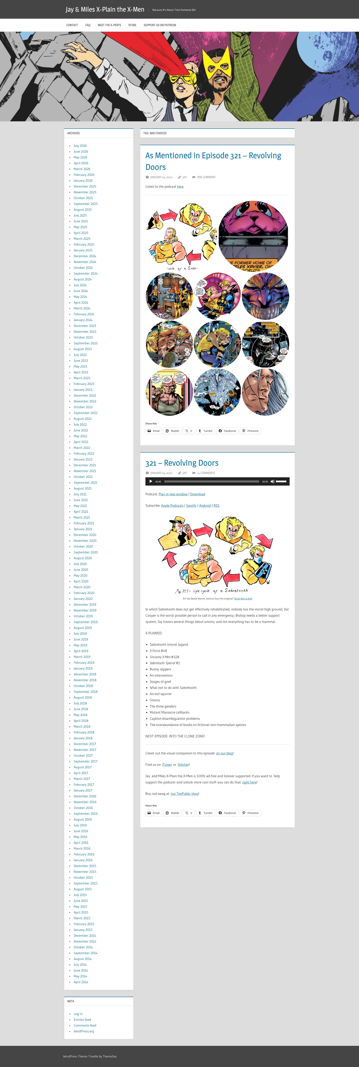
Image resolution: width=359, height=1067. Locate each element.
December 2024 (85, 256)
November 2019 (85, 610)
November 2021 (85, 471)
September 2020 (86, 552)
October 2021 (83, 477)
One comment (206, 177)
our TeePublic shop (184, 793)
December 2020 (85, 535)
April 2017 (81, 773)
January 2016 (83, 860)
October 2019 (83, 616)
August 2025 (83, 209)
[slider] (282, 481)
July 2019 (80, 633)
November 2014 (85, 941)
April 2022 (81, 442)
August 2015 (83, 889)
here (180, 186)
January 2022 (83, 459)
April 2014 (81, 982)
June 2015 (81, 901)
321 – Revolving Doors (182, 463)
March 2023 (82, 378)
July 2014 (80, 964)
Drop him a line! (243, 598)
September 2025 (86, 204)
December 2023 (85, 326)
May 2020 (80, 575)
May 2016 (80, 837)
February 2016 (84, 854)
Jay (185, 177)
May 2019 (80, 645)
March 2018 (82, 726)
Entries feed (82, 1019)
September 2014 (86, 953)
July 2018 (80, 703)
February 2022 (84, 453)
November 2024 (85, 262)
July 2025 (80, 215)
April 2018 (81, 721)
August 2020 (83, 558)
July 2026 (80, 146)
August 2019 (83, 628)
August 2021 (83, 488)
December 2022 (85, 395)
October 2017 (83, 755)
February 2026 (84, 175)
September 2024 (86, 273)
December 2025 (85, 186)
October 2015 (83, 877)
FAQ (87, 25)
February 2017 (84, 784)
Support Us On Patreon (160, 25)
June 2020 (81, 570)
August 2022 (83, 419)
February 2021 (84, 523)
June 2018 (81, 709)
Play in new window (173, 494)
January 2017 (83, 790)
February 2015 (84, 924)
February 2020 (84, 593)
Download (197, 494)
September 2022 (85, 413)
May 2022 (80, 436)
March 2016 (82, 848)
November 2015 (85, 872)
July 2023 (80, 355)
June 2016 (81, 831)
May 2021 (80, 506)
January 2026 (83, 180)
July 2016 (80, 825)
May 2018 (80, 715)
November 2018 (85, 680)
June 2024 (81, 291)
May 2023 (80, 366)
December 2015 (85, 866)
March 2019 (82, 657)
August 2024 (83, 279)
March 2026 (82, 169)
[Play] (151, 481)
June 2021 (81, 500)
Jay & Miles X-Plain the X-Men (105, 9)
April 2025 (81, 233)
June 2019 (81, 639)
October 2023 (83, 337)
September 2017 (85, 761)
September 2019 (86, 622)
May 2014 (80, 976)
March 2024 (82, 308)
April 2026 (81, 163)
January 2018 (83, 738)
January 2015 (83, 930)
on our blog (224, 753)
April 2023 (81, 372)
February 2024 (84, 314)
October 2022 (83, 407)
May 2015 (80, 906)
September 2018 (86, 691)
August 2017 (83, 767)
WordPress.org (84, 1031)
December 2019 (85, 604)
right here (249, 782)
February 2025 (84, 244)
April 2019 (81, 651)
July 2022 (80, 424)
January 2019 (83, 668)
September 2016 (86, 813)
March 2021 (82, 517)
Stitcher (183, 764)
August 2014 (83, 959)
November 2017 (85, 750)
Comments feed (85, 1025)
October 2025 (83, 198)
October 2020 (83, 546)
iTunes (167, 764)
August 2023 (83, 349)
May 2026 (80, 157)
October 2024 (83, 268)
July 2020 (80, 564)
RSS (216, 505)
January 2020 (83, 599)
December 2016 (85, 796)
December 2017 (85, 744)
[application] (217, 481)
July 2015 (80, 895)
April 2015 (81, 912)
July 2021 (80, 494)
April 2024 (81, 302)
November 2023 (85, 331)
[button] (181, 236)
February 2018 (84, 732)
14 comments (206, 473)
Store (132, 25)
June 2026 (81, 151)
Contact (72, 25)
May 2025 (80, 227)
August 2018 (83, 697)
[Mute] (272, 481)
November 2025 (85, 192)
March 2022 (82, 448)
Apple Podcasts (172, 505)
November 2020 (85, 540)
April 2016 (81, 842)
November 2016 (85, 802)
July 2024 (80, 285)
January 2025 (83, 250)
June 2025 (81, 221)
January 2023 (83, 389)
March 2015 (82, 918)
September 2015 (86, 883)
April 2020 (81, 581)
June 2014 (81, 970)
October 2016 (83, 808)
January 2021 (83, 529)
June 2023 (81, 360)
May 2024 (80, 297)
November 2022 (85, 401)
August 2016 (83, 819)
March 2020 (82, 587)
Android (205, 505)
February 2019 (84, 662)
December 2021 (85, 465)
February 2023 (84, 384)
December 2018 (85, 674)
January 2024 (83, 320)
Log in (78, 1014)
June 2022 (81, 430)
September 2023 (85, 343)
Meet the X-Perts (109, 25)
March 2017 (82, 779)
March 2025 (82, 238)
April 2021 (81, 511)
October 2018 (83, 686)
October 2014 (83, 947)
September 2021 (85, 482)
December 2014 (85, 935)
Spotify (191, 505)
